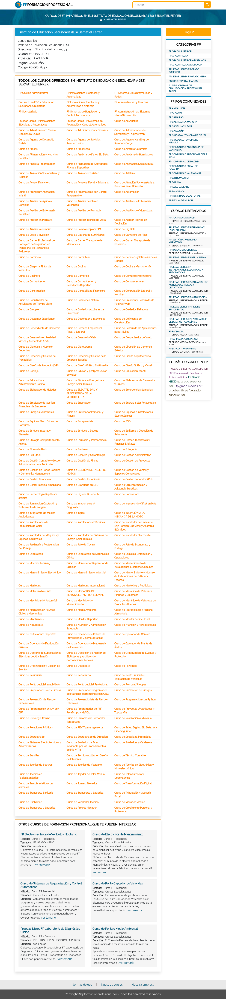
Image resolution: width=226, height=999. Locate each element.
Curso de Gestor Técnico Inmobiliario (40, 484)
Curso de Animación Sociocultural (133, 163)
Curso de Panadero (125, 665)
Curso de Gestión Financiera (35, 479)
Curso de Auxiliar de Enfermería (132, 201)
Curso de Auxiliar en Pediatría (35, 219)
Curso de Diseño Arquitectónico (132, 356)
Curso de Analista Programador (37, 163)
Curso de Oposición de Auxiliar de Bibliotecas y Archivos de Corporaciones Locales (86, 656)
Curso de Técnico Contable (130, 755)
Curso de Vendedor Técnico (83, 802)
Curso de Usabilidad (30, 802)
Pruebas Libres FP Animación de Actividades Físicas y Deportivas (188, 285)
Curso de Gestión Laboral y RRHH (133, 479)
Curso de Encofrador (79, 402)
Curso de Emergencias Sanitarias (133, 389)
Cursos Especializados (183, 81)
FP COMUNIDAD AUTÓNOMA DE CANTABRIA (186, 148)
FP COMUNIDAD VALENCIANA (185, 173)
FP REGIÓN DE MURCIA (181, 200)
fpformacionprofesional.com (100, 994)
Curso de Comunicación (32, 281)
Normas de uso (82, 984)
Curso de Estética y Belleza (82, 430)
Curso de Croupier (29, 309)
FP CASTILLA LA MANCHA (183, 122)
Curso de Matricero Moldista (35, 591)
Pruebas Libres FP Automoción (188, 297)
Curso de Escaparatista (80, 421)
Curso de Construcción (32, 290)
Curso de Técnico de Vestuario (84, 764)
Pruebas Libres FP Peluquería (187, 257)
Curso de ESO (122, 421)
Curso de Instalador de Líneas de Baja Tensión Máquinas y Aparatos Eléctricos (134, 526)
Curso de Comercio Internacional (133, 275)
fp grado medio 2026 (189, 386)
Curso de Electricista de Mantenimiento (118, 834)
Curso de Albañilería (78, 148)
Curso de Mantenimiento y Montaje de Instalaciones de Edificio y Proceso (134, 576)
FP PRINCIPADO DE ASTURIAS (185, 195)
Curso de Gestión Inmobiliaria (83, 479)
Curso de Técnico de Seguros (35, 764)
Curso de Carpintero (78, 257)
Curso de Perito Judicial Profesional (87, 684)
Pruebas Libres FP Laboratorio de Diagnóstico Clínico (188, 320)
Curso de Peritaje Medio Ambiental (115, 928)
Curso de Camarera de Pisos (130, 234)
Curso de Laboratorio (31, 553)
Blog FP (188, 32)
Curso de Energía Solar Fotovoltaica (135, 402)
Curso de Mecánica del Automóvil (38, 600)
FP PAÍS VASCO (177, 191)
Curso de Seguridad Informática (132, 736)
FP (101, 19)
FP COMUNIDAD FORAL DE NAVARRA (183, 167)
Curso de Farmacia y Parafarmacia (87, 440)
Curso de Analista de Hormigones (133, 154)
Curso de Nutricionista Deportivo (37, 634)
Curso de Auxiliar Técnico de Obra (86, 219)
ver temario (42, 865)
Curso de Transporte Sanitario (36, 792)
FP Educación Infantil (182, 348)
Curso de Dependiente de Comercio (39, 328)
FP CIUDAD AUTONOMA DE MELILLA (183, 141)
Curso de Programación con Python (135, 699)
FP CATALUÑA (176, 131)
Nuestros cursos (112, 984)
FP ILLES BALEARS (179, 187)
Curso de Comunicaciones (129, 281)
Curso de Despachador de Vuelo (133, 337)
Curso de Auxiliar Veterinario (35, 229)
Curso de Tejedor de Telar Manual (86, 774)
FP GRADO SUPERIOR (180, 51)
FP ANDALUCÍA (177, 108)
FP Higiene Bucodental (183, 250)
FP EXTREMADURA (179, 178)
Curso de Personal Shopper (130, 684)
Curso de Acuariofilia (126, 121)
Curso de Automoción (126, 191)
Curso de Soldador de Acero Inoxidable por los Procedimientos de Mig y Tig (86, 746)
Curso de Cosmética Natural (83, 300)
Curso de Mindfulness (31, 619)
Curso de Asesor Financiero (34, 182)
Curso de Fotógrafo (125, 449)
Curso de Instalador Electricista (132, 535)
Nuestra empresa (143, 984)
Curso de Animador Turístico (83, 173)
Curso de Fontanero (78, 449)
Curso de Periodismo (79, 675)
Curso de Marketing (30, 585)
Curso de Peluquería (30, 675)
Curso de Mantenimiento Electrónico (40, 572)
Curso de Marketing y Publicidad (133, 585)
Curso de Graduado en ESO (83, 484)
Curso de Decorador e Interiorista (86, 318)
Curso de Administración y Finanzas (87, 130)
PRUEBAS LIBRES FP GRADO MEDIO (188, 76)
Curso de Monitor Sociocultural (132, 619)
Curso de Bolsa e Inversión (34, 234)
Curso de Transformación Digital (133, 783)
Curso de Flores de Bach (33, 449)
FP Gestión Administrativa (33, 93)
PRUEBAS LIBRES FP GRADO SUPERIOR (184, 70)
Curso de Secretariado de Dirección (87, 736)
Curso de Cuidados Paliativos (131, 309)
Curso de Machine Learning (34, 563)
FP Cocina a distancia (182, 217)
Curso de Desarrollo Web (81, 337)
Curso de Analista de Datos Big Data (88, 154)
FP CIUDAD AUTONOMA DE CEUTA (187, 135)
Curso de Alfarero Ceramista (130, 148)
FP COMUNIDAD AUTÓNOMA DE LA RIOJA (188, 155)
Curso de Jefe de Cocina (81, 544)
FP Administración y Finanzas (131, 102)
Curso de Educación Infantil (130, 371)
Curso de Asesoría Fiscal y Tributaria (88, 182)
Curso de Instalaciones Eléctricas (86, 522)
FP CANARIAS (176, 117)
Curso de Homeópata (126, 494)
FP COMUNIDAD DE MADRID (184, 161)
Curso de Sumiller (29, 755)
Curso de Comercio (78, 275)
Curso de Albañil (28, 148)
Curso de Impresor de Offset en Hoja (135, 503)
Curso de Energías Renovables (36, 412)
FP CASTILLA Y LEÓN (180, 126)
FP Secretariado (28, 111)
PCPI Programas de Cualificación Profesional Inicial (186, 88)
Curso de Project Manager (82, 807)
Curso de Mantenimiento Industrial (86, 572)
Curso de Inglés (76, 512)
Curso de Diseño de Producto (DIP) (38, 365)
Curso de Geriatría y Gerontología (86, 455)
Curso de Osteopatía (78, 665)
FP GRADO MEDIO (178, 55)
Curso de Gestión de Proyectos (132, 460)
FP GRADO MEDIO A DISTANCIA (185, 64)
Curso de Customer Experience (37, 318)
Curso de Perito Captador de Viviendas (118, 883)
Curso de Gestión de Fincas (82, 460)
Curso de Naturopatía (31, 624)
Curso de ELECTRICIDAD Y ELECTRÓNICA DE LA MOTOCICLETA (82, 393)
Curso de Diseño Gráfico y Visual (133, 365)
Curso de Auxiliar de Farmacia (84, 210)
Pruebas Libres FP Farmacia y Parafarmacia (187, 228)
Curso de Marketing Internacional (86, 585)
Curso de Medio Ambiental (82, 609)
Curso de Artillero (124, 173)
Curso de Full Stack (30, 455)
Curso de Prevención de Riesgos (133, 690)
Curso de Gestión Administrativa (132, 455)
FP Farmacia (176, 331)
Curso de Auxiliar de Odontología (133, 210)
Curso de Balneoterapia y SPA (84, 229)
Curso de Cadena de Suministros (86, 234)
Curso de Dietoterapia (79, 346)
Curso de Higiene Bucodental (83, 494)
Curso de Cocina (76, 266)
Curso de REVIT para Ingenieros (85, 727)
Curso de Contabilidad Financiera (86, 290)
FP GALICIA (175, 182)
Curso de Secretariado (31, 736)
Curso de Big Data (124, 229)
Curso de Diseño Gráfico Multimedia (87, 365)
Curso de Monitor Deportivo (82, 619)
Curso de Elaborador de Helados (37, 389)
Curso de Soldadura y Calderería (133, 742)
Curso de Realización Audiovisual (133, 718)
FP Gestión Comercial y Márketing (183, 241)
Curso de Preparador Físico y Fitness (40, 690)
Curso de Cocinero (29, 275)
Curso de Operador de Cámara (132, 634)
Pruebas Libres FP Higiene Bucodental (184, 308)
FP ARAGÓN (175, 112)
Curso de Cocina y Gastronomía (132, 266)
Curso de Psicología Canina (34, 718)
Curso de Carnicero (30, 257)
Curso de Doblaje (28, 371)
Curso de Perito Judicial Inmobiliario (39, 684)
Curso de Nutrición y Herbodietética (135, 624)
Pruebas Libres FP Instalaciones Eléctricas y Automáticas (186, 270)
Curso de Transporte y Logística (85, 792)
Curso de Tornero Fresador (82, 783)
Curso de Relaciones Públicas (36, 727)
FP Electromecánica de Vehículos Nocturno (48, 834)
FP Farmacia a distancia (183, 339)
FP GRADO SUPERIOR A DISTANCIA (187, 60)
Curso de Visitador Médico (129, 802)
